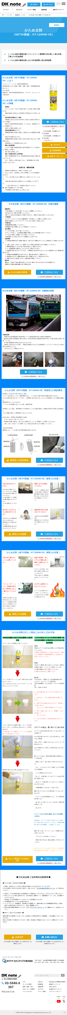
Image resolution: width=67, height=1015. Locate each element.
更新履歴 (40, 984)
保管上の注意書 (19, 613)
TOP (3, 15)
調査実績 (44, 9)
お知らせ (40, 982)
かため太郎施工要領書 (18, 272)
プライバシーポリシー (55, 991)
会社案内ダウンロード (55, 989)
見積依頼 (34, 4)
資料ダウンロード (58, 9)
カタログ (19, 937)
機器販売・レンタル (20, 15)
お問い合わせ (49, 4)
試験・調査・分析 (28, 986)
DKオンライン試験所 (29, 989)
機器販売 (56, 25)
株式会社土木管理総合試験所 (57, 982)
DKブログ (19, 9)
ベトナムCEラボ (27, 991)
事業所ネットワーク (54, 984)
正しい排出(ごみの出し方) (19, 859)
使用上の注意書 (19, 534)
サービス (6, 9)
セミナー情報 (32, 9)
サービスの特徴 (27, 984)
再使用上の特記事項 (19, 460)
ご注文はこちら (51, 272)
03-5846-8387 (12, 985)
